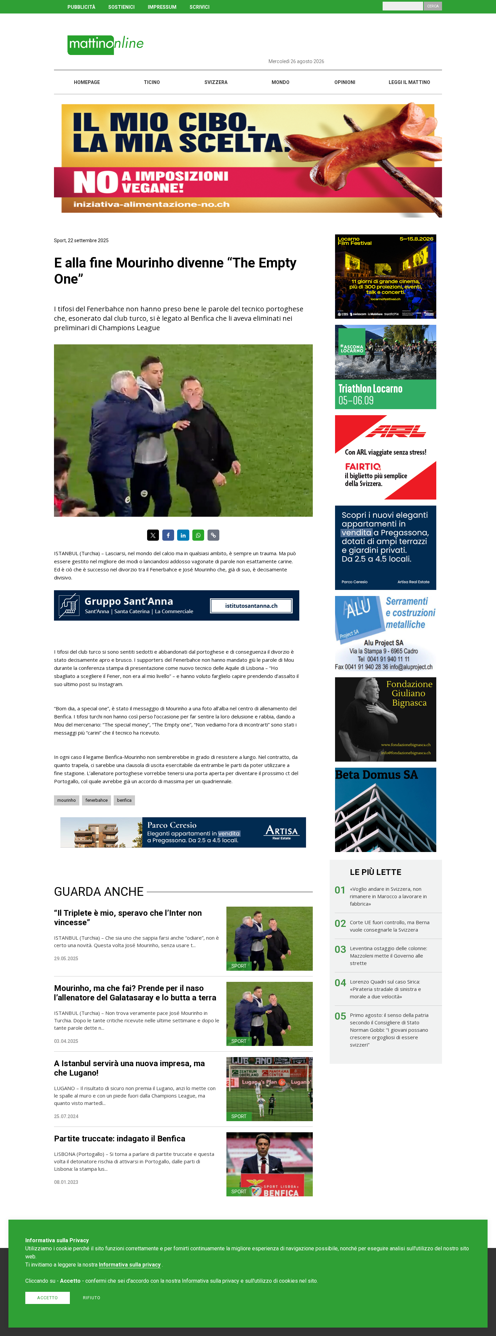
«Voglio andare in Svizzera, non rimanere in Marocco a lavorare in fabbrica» (388, 896)
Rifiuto (92, 1297)
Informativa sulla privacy (130, 1264)
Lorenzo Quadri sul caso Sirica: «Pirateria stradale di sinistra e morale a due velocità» (385, 989)
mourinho (66, 800)
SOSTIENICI (121, 7)
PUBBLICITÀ (81, 7)
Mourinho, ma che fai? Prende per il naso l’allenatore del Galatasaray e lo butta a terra (135, 993)
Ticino (152, 82)
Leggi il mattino (409, 82)
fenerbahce (96, 800)
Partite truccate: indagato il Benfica (119, 1138)
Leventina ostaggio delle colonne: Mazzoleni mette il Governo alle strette (388, 955)
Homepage (87, 82)
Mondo (281, 82)
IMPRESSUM (162, 7)
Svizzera (215, 82)
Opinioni (344, 82)
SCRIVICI (200, 7)
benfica (124, 800)
